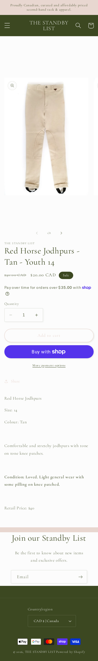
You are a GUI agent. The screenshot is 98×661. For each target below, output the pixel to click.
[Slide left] (37, 233)
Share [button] (15, 381)
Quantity (11, 303)
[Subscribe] (80, 576)
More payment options (49, 365)
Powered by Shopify (70, 652)
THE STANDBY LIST (40, 652)
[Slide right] (61, 233)
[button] (7, 25)
